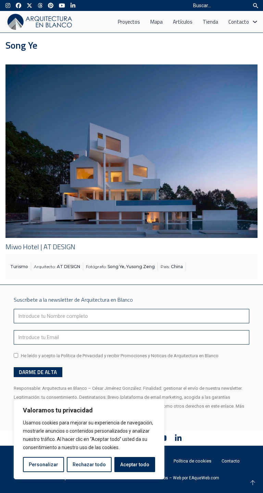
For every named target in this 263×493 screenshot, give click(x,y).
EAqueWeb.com (204, 478)
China (177, 266)
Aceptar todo (134, 464)
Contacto (238, 22)
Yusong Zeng (140, 266)
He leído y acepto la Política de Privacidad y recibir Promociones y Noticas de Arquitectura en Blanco (119, 355)
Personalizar (43, 464)
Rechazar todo (89, 464)
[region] (89, 439)
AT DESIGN (68, 266)
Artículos (182, 22)
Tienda (210, 22)
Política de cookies (192, 461)
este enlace (222, 406)
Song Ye (116, 266)
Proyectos (129, 22)
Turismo (19, 266)
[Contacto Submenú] (255, 21)
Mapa (156, 22)
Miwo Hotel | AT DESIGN (40, 246)
